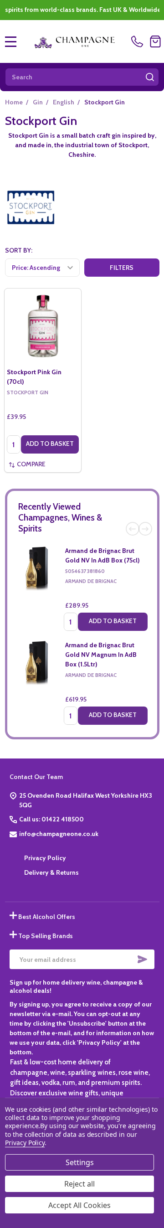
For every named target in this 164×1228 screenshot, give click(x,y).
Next (145, 529)
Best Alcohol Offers (46, 917)
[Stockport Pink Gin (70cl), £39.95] (43, 327)
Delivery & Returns (51, 872)
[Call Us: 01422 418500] (138, 41)
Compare (31, 464)
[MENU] (11, 41)
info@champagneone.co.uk (58, 834)
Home (14, 102)
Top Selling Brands (45, 936)
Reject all (79, 1184)
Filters (121, 267)
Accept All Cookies (79, 1205)
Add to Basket (113, 621)
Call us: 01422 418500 (51, 819)
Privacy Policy (45, 858)
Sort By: (18, 250)
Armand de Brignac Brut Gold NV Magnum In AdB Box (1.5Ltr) (101, 654)
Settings (80, 1162)
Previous (132, 529)
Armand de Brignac (91, 581)
